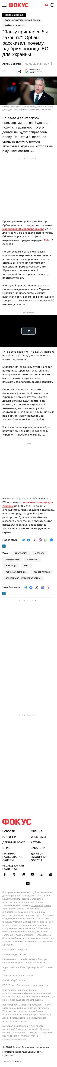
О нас (6, 847)
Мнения (36, 831)
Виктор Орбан (42, 572)
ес (26, 565)
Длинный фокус (14, 842)
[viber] (41, 874)
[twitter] (14, 874)
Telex (47, 240)
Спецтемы (38, 836)
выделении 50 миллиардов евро (23, 228)
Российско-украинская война (22, 20)
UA (46, 5)
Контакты (8, 1055)
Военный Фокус (14, 15)
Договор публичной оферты (39, 857)
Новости (8, 831)
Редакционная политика (13, 867)
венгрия (32, 559)
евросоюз (21, 553)
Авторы (36, 842)
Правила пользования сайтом (12, 857)
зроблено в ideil (12, 1061)
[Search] (52, 5)
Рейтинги (9, 836)
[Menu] (4, 5)
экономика (13, 559)
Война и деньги (14, 25)
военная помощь (16, 572)
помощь (11, 565)
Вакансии (38, 847)
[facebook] (5, 874)
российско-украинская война (23, 578)
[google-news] (50, 874)
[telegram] (23, 874)
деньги (40, 553)
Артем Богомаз (12, 63)
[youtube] (32, 874)
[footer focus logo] (17, 822)
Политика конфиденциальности (22, 1051)
